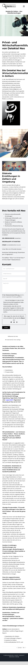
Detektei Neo (11, 655)
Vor (24, 647)
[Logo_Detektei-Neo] (9, 4)
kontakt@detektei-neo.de (13, 245)
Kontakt (16, 655)
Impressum (21, 655)
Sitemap (17, 656)
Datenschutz (12, 656)
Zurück (20, 647)
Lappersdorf (9, 400)
